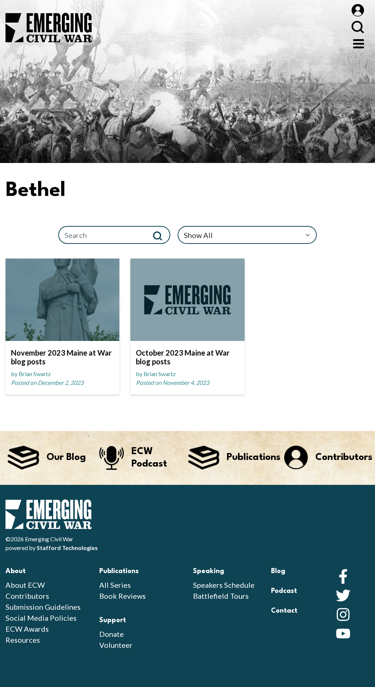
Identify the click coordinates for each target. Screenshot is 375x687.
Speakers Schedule (224, 584)
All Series (115, 584)
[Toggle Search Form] (358, 27)
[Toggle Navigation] (359, 42)
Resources (22, 639)
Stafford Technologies (67, 547)
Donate (111, 634)
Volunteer (116, 644)
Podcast (284, 591)
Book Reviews (122, 595)
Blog (278, 571)
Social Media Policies (41, 617)
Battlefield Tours (221, 595)
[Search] (160, 235)
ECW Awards (27, 628)
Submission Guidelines (43, 606)
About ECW (25, 584)
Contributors (27, 595)
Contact (284, 611)
